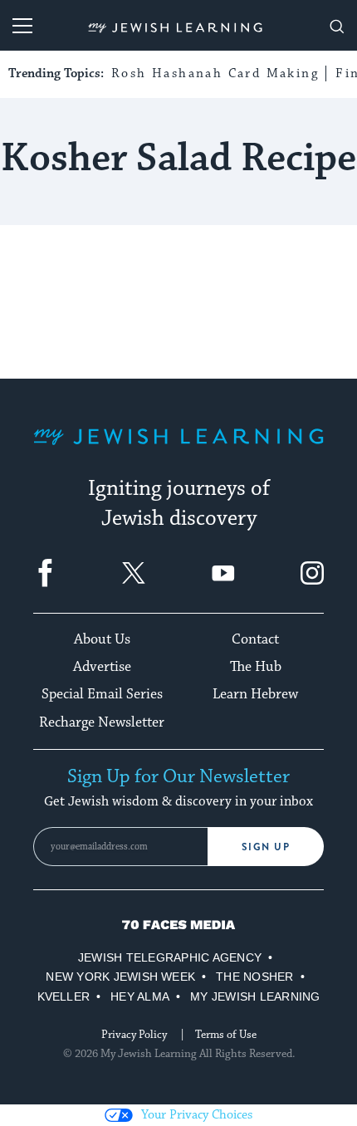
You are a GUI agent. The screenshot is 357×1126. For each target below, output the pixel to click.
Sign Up (266, 847)
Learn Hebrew (255, 694)
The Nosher (254, 976)
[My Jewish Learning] (178, 450)
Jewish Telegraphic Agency (170, 957)
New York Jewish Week (120, 976)
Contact (255, 639)
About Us (102, 639)
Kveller (63, 996)
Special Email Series (102, 694)
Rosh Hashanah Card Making (215, 73)
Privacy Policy (134, 1034)
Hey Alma (139, 996)
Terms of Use (226, 1034)
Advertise (102, 667)
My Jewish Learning (255, 996)
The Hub (255, 667)
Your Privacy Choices (196, 1115)
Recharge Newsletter (101, 722)
